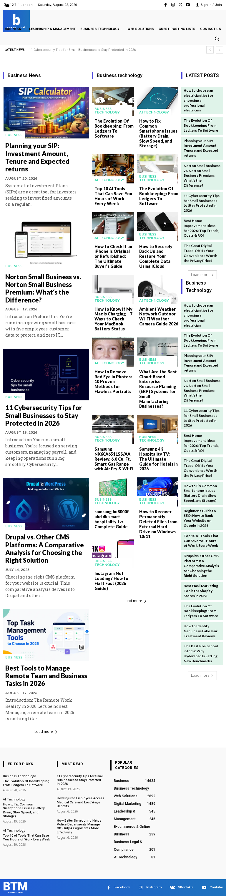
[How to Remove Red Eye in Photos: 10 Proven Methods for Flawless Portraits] (113, 352)
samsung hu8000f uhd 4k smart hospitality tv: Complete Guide (111, 519)
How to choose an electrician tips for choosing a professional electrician (198, 100)
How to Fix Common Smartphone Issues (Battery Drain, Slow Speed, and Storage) (158, 133)
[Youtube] (188, 5)
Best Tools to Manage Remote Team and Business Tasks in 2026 (46, 676)
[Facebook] (165, 5)
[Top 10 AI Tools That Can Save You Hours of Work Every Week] (113, 168)
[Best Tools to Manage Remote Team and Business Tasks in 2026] (46, 635)
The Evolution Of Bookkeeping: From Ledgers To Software (114, 128)
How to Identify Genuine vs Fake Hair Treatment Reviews (200, 631)
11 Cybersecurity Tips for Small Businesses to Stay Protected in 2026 (82, 50)
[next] (219, 50)
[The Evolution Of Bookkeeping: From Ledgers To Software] (113, 101)
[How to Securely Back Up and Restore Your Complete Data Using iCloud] (158, 226)
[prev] (210, 50)
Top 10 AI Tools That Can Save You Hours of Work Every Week (113, 196)
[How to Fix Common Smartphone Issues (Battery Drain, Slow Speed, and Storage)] (158, 101)
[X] (180, 5)
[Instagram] (173, 5)
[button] (217, 39)
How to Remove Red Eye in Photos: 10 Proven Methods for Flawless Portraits (113, 381)
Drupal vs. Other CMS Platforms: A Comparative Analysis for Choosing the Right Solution (44, 548)
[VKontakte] (172, 887)
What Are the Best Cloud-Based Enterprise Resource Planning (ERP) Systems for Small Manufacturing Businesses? (158, 389)
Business (13, 135)
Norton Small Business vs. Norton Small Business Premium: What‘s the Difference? (43, 288)
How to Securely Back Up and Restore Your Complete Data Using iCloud (155, 256)
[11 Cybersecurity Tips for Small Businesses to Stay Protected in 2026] (46, 374)
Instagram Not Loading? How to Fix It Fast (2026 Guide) (111, 581)
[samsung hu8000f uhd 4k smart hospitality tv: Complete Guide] (113, 491)
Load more (43, 731)
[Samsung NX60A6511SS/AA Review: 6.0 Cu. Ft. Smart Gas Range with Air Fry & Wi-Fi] (113, 429)
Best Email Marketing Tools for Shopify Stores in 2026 (201, 591)
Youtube (216, 887)
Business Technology (107, 110)
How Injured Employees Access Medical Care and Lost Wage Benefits (80, 802)
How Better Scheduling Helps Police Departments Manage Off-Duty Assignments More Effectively (79, 826)
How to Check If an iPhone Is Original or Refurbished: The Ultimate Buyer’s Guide (113, 256)
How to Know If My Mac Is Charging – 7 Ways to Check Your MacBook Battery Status (113, 319)
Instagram (154, 887)
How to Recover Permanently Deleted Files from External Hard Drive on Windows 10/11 (158, 524)
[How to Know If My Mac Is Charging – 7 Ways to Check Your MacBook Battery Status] (113, 289)
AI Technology (154, 112)
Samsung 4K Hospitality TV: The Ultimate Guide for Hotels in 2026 (158, 459)
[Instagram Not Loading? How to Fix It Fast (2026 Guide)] (113, 553)
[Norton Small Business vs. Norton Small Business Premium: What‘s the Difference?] (46, 244)
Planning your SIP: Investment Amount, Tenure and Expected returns (37, 157)
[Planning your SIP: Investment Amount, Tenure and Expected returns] (46, 112)
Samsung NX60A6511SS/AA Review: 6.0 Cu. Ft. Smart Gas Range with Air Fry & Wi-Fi (113, 459)
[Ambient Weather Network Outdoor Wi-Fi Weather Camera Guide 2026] (158, 289)
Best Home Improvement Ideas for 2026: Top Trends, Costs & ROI (201, 228)
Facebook (122, 887)
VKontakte (186, 887)
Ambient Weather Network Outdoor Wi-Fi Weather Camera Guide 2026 (158, 316)
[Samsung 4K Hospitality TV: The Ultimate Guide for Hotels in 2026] (158, 429)
